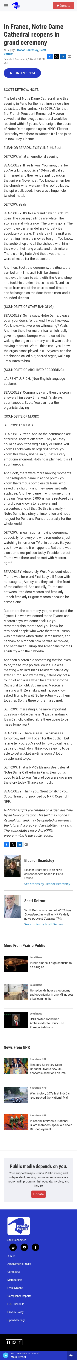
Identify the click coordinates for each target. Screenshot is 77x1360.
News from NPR (38, 1059)
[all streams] (72, 1355)
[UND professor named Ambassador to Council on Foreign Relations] (16, 1020)
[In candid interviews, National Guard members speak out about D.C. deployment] (16, 1122)
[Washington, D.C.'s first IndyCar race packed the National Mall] (16, 1095)
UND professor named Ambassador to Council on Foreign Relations (47, 1023)
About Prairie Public (19, 1263)
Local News (36, 957)
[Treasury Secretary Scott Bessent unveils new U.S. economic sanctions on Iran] (16, 1066)
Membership (14, 1280)
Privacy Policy (15, 1312)
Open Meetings (16, 1320)
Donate (65, 5)
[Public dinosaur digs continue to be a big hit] (16, 964)
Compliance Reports (19, 1296)
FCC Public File (15, 1304)
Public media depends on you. (38, 1166)
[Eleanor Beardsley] (12, 866)
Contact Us (13, 1271)
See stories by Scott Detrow (43, 924)
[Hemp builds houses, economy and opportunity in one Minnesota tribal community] (16, 992)
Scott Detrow (35, 900)
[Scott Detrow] (12, 906)
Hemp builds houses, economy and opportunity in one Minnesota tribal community (51, 994)
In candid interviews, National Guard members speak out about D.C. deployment (51, 1125)
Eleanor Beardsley (27, 50)
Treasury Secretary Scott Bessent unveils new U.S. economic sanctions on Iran (48, 1069)
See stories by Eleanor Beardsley (47, 884)
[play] (5, 1355)
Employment (15, 1288)
